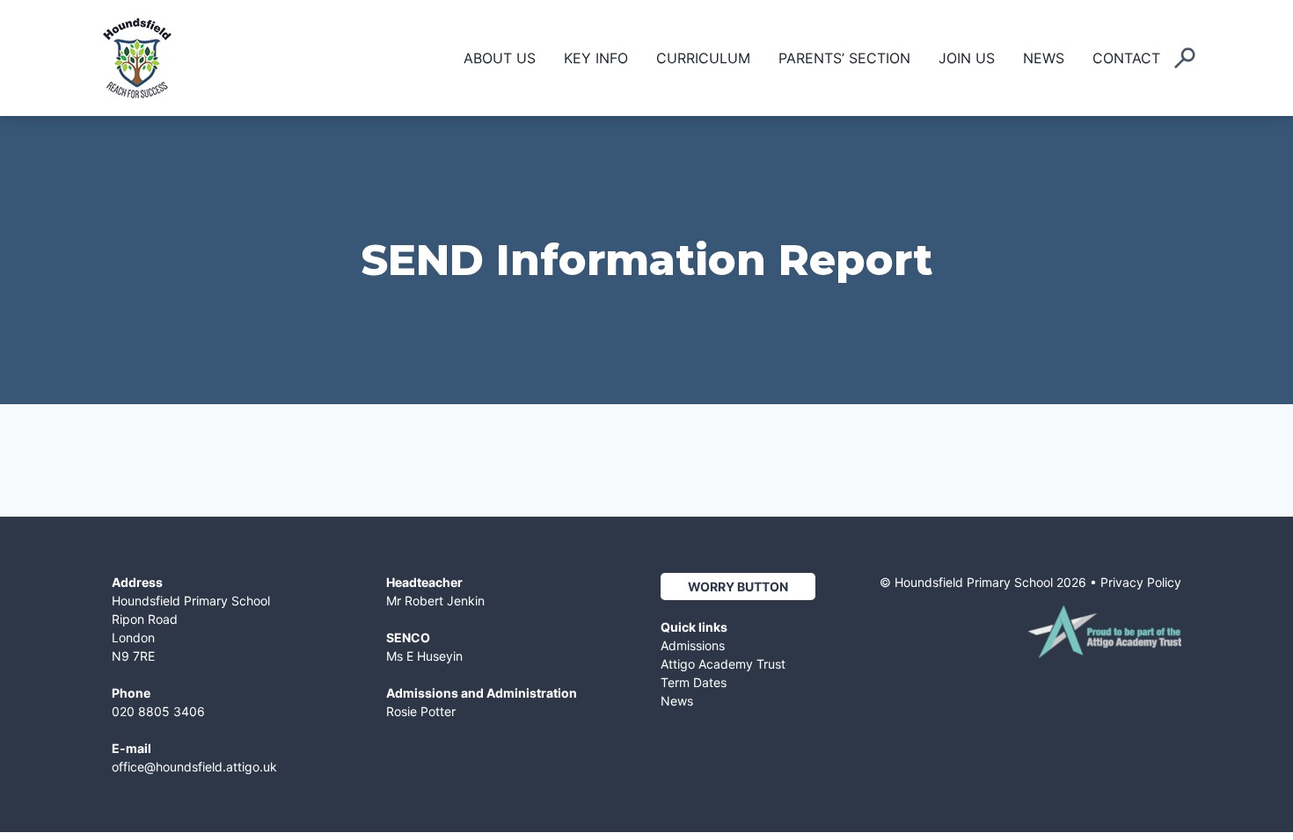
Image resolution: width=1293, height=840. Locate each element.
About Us (500, 58)
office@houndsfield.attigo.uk (194, 766)
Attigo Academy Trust (723, 663)
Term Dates (694, 682)
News (1043, 58)
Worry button (738, 586)
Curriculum (703, 58)
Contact (1126, 58)
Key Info (596, 58)
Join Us (967, 58)
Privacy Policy (1140, 582)
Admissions (693, 645)
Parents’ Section (844, 58)
